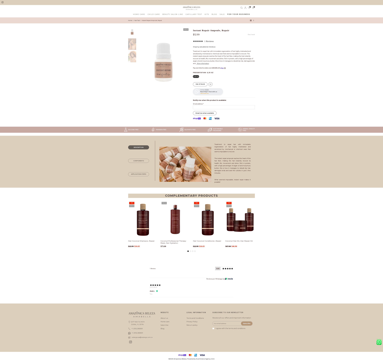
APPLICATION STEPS (138, 174)
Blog (162, 329)
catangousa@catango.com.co (142, 337)
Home (130, 20)
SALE (222, 14)
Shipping (196, 47)
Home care (165, 322)
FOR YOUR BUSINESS (238, 14)
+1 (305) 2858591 (137, 333)
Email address (198, 104)
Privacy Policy (192, 322)
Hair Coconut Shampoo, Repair (141, 241)
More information (202, 63)
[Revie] (229, 279)
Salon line (164, 325)
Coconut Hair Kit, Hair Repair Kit (239, 241)
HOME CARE (139, 14)
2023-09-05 (153, 287)
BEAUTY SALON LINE (172, 14)
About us (164, 318)
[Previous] (140, 62)
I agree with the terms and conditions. (230, 328)
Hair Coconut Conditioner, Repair (207, 241)
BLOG (214, 14)
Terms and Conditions (195, 318)
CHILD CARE (154, 14)
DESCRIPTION (139, 147)
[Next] (186, 62)
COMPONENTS (138, 161)
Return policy (192, 325)
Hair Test (137, 20)
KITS (207, 14)
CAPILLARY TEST (194, 14)
